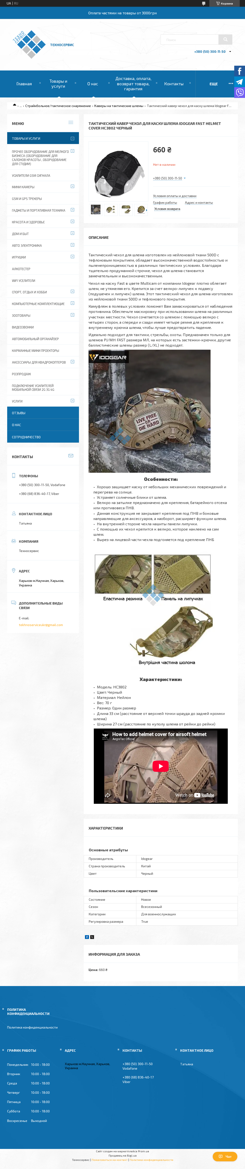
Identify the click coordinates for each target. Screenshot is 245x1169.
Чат (229, 1156)
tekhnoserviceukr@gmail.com (41, 625)
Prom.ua (143, 1151)
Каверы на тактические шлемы (118, 106)
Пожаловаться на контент (110, 1159)
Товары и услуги (58, 83)
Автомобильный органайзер (35, 339)
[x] (92, 938)
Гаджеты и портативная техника (38, 210)
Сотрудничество (26, 437)
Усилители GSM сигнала (31, 175)
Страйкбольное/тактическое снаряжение (58, 106)
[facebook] (87, 938)
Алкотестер (21, 269)
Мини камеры (23, 187)
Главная (24, 83)
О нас (92, 83)
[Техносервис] (29, 57)
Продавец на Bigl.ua (123, 1155)
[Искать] (225, 39)
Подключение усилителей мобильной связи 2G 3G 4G (33, 388)
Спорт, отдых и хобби (29, 292)
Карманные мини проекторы (35, 351)
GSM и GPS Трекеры (27, 199)
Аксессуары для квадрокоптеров (39, 362)
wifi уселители (23, 281)
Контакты (174, 83)
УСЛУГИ (17, 401)
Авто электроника (27, 245)
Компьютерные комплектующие (38, 304)
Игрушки (19, 257)
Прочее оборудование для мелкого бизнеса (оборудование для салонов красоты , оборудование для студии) (40, 158)
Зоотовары (21, 315)
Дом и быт (20, 234)
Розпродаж (21, 374)
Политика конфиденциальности (32, 1027)
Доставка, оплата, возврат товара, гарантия (133, 83)
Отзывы (18, 413)
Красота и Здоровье (28, 222)
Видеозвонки (23, 327)
